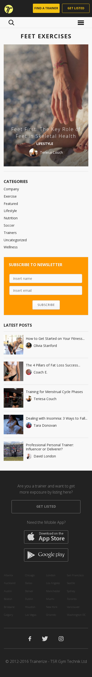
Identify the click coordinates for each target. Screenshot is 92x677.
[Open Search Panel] (11, 22)
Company (11, 189)
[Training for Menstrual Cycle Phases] (13, 398)
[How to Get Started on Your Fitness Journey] (13, 344)
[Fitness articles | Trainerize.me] (7, 8)
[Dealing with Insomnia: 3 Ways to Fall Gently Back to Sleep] (13, 424)
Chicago (30, 575)
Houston (30, 607)
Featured (11, 203)
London (50, 575)
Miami (50, 599)
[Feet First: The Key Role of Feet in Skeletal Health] (46, 105)
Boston (8, 599)
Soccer (9, 225)
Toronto (72, 599)
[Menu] (81, 22)
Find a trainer (46, 8)
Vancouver (73, 607)
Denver (29, 591)
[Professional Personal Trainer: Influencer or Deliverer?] (13, 451)
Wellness (11, 247)
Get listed (75, 8)
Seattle (71, 583)
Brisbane (9, 607)
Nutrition (11, 218)
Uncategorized (15, 240)
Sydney (71, 591)
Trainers (10, 232)
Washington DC (76, 614)
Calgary (8, 614)
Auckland (9, 583)
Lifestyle (10, 210)
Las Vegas (30, 614)
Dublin (29, 599)
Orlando (51, 614)
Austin (8, 591)
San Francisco (75, 575)
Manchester (53, 591)
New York (51, 607)
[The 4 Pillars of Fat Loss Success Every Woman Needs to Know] (13, 371)
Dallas (28, 583)
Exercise (10, 196)
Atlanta (8, 575)
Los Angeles (53, 583)
